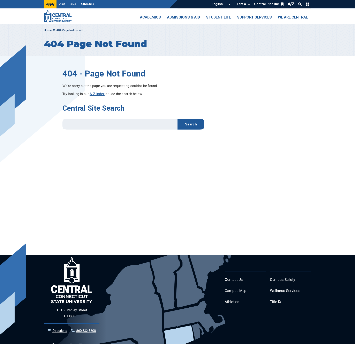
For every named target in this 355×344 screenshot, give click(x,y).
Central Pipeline (266, 4)
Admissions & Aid (183, 17)
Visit (62, 4)
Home (48, 30)
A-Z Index (97, 94)
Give (72, 4)
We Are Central (293, 17)
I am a (241, 4)
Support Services (254, 17)
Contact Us (234, 279)
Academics (150, 17)
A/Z (291, 4)
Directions (59, 331)
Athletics (88, 4)
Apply (50, 4)
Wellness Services (285, 290)
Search (300, 4)
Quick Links (307, 4)
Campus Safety (282, 279)
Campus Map (235, 290)
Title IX (275, 302)
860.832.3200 (86, 331)
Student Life (218, 17)
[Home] (59, 16)
